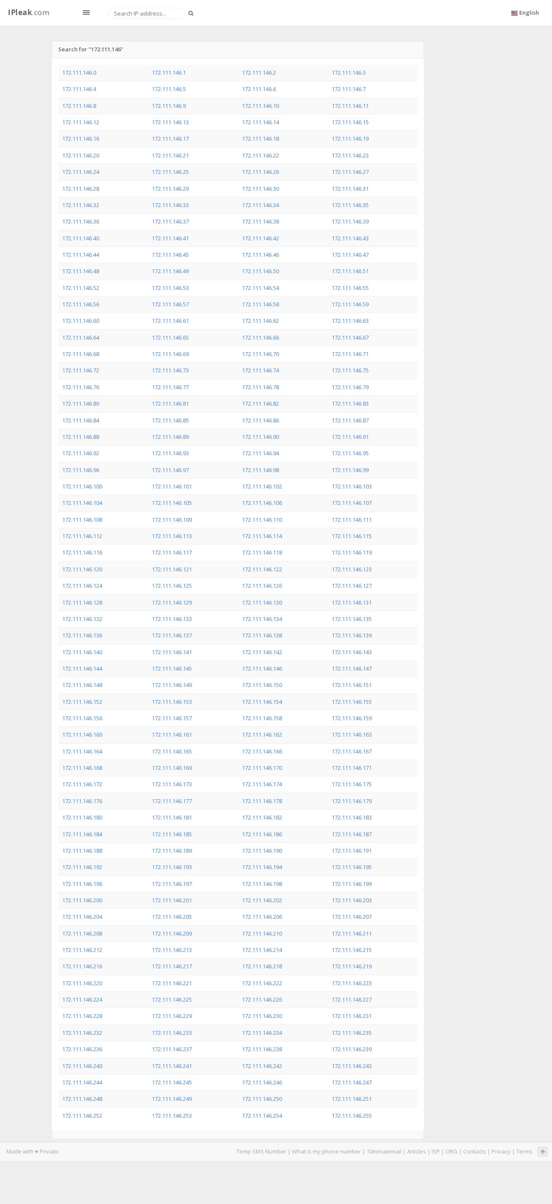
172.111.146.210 (262, 933)
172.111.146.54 (260, 288)
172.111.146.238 (262, 1049)
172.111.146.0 (79, 72)
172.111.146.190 (262, 850)
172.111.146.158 (262, 718)
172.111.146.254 (262, 1115)
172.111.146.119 (352, 552)
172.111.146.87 (350, 420)
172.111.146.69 (170, 354)
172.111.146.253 (172, 1115)
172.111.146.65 (170, 337)
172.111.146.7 (349, 89)
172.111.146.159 (352, 718)
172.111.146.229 (172, 1016)
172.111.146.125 (172, 585)
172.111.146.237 (172, 1049)
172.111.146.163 (352, 734)
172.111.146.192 (82, 867)
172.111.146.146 (262, 668)
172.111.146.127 (352, 585)
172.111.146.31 (350, 188)
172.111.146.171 (352, 768)
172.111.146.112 (82, 536)
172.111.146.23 (350, 155)
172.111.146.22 (260, 155)
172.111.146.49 (170, 271)
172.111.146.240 (82, 1066)
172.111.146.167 (352, 751)
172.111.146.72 (80, 370)
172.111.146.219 (352, 966)
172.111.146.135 (352, 619)
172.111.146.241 (172, 1066)
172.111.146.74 (260, 370)
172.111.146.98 (260, 470)
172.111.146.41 (170, 238)
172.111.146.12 (80, 122)
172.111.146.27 (350, 172)
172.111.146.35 (350, 205)
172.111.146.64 (80, 337)
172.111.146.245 (172, 1082)
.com (28, 12)
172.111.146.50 (260, 271)
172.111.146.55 (350, 288)
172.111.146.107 (352, 503)
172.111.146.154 (262, 702)
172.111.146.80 (80, 403)
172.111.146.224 (82, 999)
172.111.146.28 (80, 188)
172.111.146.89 (170, 437)
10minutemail (384, 1151)
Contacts (474, 1151)
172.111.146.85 (170, 420)
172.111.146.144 (82, 668)
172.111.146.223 (352, 983)
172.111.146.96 (80, 470)
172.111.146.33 (170, 205)
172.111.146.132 (82, 619)
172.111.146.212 (82, 950)
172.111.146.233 (172, 1033)
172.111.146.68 (80, 354)
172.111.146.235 (352, 1033)
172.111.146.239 (352, 1049)
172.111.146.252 (82, 1115)
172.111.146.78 (260, 387)
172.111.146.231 (352, 1016)
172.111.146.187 (352, 834)
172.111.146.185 (172, 834)
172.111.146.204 (82, 916)
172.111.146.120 (82, 569)
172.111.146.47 (350, 254)
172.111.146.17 (170, 138)
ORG (451, 1151)
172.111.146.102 (262, 486)
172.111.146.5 (169, 89)
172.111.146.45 (170, 254)
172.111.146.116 (82, 552)
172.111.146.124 (82, 585)
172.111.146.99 (350, 470)
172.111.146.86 (260, 420)
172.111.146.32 (80, 205)
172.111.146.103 (352, 486)
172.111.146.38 (260, 221)
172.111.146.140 (82, 652)
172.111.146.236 (82, 1049)
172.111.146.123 (352, 569)
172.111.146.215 (352, 950)
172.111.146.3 (349, 72)
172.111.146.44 (80, 254)
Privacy (501, 1151)
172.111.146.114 (262, 536)
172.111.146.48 (80, 271)
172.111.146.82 (260, 403)
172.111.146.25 (170, 172)
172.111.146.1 (169, 72)
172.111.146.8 (79, 106)
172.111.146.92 (80, 453)
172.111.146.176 (82, 801)
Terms (524, 1151)
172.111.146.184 (82, 834)
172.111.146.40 (80, 238)
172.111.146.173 (172, 784)
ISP (436, 1151)
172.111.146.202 (262, 900)
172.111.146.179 (352, 801)
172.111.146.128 (82, 602)
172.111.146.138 (262, 635)
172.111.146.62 (260, 321)
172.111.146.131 (352, 602)
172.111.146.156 (82, 718)
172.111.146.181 (172, 817)
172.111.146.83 (350, 403)
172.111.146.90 (260, 437)
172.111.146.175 (352, 784)
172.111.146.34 (260, 205)
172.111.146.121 (172, 569)
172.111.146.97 (170, 470)
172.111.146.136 (82, 635)
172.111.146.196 (82, 884)
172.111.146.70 (260, 354)
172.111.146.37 (170, 221)
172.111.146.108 (82, 519)
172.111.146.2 (259, 72)
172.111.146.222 (262, 983)
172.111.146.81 (170, 403)
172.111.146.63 (350, 321)
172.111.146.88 (80, 437)
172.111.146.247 (352, 1082)
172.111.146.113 (172, 536)
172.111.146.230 (262, 1016)
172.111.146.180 (82, 817)
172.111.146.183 (352, 817)
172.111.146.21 (170, 155)
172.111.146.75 (350, 370)
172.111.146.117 (172, 552)
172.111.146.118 (262, 552)
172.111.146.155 (352, 702)
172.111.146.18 (260, 138)
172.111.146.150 (262, 685)
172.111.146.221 (172, 983)
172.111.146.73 (170, 370)
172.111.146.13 (170, 122)
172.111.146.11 (350, 106)
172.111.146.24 (80, 172)
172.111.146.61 (170, 321)
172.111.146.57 (170, 304)
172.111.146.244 (82, 1082)
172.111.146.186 (262, 834)
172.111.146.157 (172, 718)
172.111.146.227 (352, 999)
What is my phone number (326, 1151)
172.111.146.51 (350, 271)
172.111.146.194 (262, 867)
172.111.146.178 (262, 801)
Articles (416, 1151)
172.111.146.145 (172, 668)
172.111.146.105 (172, 503)
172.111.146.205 (172, 916)
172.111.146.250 (262, 1099)
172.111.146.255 (352, 1115)
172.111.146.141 (172, 652)
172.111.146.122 (262, 569)
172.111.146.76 (80, 387)
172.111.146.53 (170, 288)
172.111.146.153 (172, 702)
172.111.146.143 (352, 652)
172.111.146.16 (80, 138)
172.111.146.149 (172, 685)
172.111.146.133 (172, 619)
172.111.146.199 (352, 884)
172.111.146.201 (172, 900)
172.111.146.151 (352, 685)
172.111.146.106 (262, 503)
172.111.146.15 (350, 122)
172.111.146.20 (80, 155)
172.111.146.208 (82, 933)
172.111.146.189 (172, 850)
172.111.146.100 (82, 486)
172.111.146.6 (259, 89)
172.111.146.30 (260, 188)
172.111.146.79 (350, 387)
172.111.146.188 (82, 850)
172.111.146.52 (80, 288)
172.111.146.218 (262, 966)
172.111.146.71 (350, 354)
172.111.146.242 (262, 1066)
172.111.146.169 (172, 768)
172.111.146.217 (172, 966)
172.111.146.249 (172, 1099)
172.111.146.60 (80, 321)
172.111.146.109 (172, 519)
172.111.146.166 (262, 751)
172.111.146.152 (82, 702)
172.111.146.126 (262, 585)
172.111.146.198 (262, 884)
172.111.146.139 (352, 635)
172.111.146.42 (260, 238)
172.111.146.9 (169, 106)
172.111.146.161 (172, 734)
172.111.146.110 (262, 519)
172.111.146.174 (262, 784)
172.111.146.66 (260, 337)
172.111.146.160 (82, 734)
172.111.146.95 (350, 453)
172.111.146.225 (172, 999)
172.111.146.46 (260, 254)
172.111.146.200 (82, 900)
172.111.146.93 (170, 453)
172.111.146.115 (352, 536)
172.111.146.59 (350, 304)
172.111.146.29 (170, 188)
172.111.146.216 (82, 966)
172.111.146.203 (352, 900)
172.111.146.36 (80, 221)
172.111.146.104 (82, 503)
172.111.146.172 (82, 784)
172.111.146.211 (352, 933)
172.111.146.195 (352, 867)
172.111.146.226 (262, 999)
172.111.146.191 (352, 850)
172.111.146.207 (352, 916)
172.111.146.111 (352, 519)
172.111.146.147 (352, 668)
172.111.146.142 (262, 652)
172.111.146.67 (350, 337)
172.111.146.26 (260, 172)
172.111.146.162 (262, 734)
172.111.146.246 (262, 1082)
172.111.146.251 (352, 1099)
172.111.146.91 (350, 437)
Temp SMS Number (261, 1151)
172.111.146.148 (82, 685)
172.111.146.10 (260, 106)
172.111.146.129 (172, 602)
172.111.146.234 (262, 1033)
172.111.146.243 (352, 1066)
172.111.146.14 (260, 122)
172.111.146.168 (82, 768)
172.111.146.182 (262, 817)
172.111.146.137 (172, 635)
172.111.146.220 (82, 983)
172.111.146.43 (350, 238)
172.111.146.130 (262, 602)
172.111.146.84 (80, 420)
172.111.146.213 (172, 950)
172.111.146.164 (82, 751)
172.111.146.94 (260, 453)
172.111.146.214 (262, 950)
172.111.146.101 (172, 486)
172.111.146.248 (82, 1099)
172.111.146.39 (350, 221)
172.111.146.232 (82, 1033)
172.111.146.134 (262, 619)
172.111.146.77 (170, 387)
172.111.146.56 (80, 304)
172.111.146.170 (262, 768)
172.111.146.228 (82, 1016)
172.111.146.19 (350, 138)
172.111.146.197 (172, 884)
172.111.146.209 (172, 933)
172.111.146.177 (172, 801)
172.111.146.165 (172, 751)
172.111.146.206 (262, 916)
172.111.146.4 (79, 89)
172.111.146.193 (172, 867)
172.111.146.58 (260, 304)
